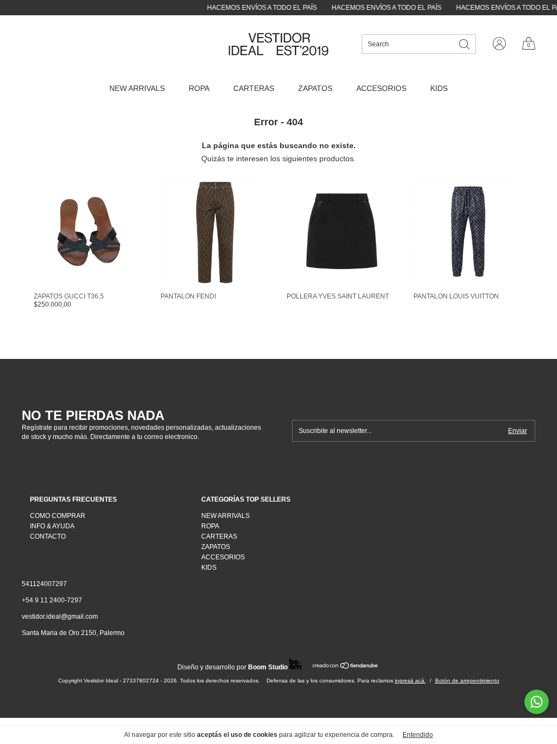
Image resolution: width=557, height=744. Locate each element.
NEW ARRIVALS (137, 88)
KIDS (439, 88)
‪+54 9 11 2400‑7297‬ (52, 600)
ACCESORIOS (381, 88)
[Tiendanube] (346, 666)
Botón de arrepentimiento (467, 681)
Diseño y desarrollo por (232, 667)
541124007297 (44, 584)
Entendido (418, 735)
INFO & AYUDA (52, 526)
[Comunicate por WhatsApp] (536, 702)
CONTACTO (48, 536)
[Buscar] (465, 43)
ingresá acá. (410, 681)
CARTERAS (253, 88)
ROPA (199, 88)
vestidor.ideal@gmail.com (60, 616)
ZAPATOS (315, 88)
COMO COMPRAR (57, 516)
